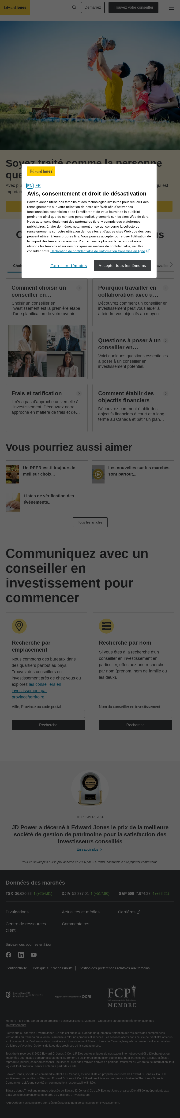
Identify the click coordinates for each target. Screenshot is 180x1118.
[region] (89, 221)
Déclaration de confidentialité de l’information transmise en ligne (100, 251)
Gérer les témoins (68, 265)
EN (30, 186)
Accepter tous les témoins (122, 266)
